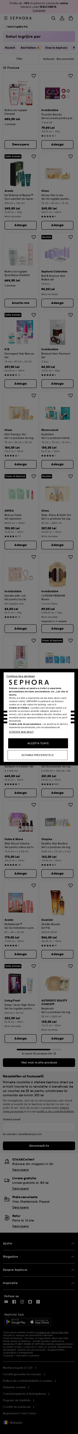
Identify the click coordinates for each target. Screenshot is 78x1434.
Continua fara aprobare (20, 675)
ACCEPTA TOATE (38, 743)
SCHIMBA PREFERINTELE (37, 754)
